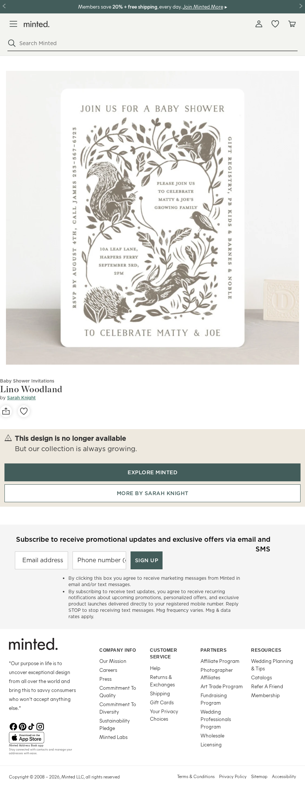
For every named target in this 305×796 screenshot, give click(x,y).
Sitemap (259, 776)
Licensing (211, 744)
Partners (213, 650)
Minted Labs (113, 736)
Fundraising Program (213, 699)
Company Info (117, 650)
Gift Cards (162, 702)
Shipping (160, 693)
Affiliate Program (220, 660)
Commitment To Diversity (117, 708)
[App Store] (45, 738)
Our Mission (112, 660)
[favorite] (24, 411)
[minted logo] (36, 24)
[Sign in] (259, 24)
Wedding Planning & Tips (272, 664)
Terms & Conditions (196, 776)
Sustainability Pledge (114, 724)
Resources (266, 650)
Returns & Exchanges (162, 680)
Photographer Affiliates (216, 673)
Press (105, 678)
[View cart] (292, 24)
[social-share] (6, 411)
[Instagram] (40, 725)
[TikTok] (31, 725)
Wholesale (212, 735)
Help (155, 667)
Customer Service (163, 654)
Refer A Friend (267, 686)
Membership (265, 695)
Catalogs (261, 677)
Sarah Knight (21, 397)
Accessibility (284, 776)
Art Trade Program (221, 686)
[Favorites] (275, 24)
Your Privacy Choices (164, 715)
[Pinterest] (22, 725)
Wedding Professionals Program (215, 719)
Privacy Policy (233, 776)
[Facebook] (13, 725)
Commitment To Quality (117, 691)
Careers (108, 669)
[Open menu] (13, 24)
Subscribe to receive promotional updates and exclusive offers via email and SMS (143, 543)
